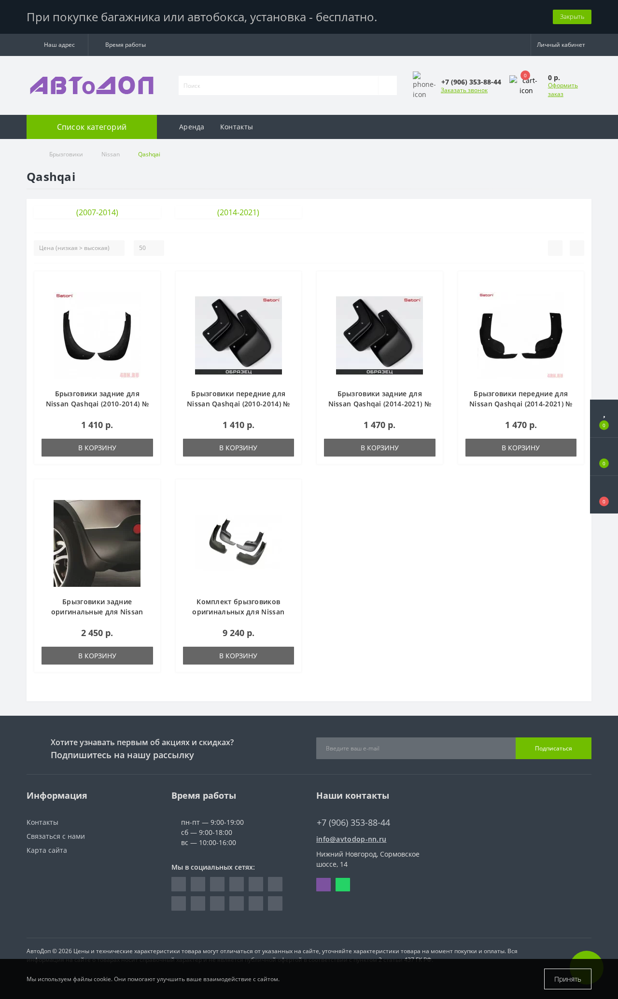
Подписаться (553, 748)
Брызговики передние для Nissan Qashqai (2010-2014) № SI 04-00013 (238, 403)
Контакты (236, 126)
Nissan (110, 154)
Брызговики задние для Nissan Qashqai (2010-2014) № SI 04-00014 (97, 403)
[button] (57, 45)
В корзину (97, 447)
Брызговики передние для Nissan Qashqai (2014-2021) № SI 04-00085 (520, 403)
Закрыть (572, 16)
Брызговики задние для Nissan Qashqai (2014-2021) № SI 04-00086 (379, 403)
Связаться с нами (56, 836)
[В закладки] (149, 283)
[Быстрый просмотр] (149, 311)
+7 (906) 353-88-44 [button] (353, 822)
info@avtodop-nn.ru (351, 839)
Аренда (192, 126)
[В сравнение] (149, 297)
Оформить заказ (563, 89)
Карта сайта (47, 850)
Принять (567, 979)
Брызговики (66, 154)
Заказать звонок (464, 90)
